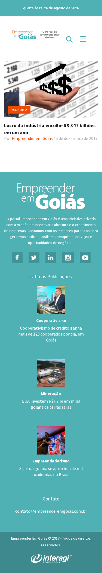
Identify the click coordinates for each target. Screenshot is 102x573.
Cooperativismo (51, 320)
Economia (19, 110)
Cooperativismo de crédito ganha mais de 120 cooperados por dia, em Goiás (51, 334)
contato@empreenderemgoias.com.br (51, 511)
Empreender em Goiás (32, 138)
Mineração (51, 393)
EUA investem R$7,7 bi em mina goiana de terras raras (51, 404)
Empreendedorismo (51, 461)
